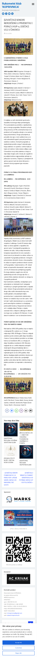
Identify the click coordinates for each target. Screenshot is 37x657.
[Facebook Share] (7, 410)
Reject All (18, 653)
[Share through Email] (26, 410)
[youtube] (9, 13)
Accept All (18, 642)
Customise (18, 648)
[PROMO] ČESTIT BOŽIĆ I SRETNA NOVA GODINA (9, 460)
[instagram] (6, 13)
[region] (18, 640)
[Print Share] (31, 410)
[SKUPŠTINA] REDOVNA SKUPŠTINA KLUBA (25, 463)
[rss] (12, 13)
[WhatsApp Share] (16, 410)
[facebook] (3, 13)
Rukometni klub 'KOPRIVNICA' (11, 5)
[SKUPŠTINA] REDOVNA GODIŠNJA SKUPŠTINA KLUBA (10, 440)
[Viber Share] (21, 410)
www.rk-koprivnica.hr (13, 615)
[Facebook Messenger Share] (12, 410)
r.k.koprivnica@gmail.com (14, 613)
